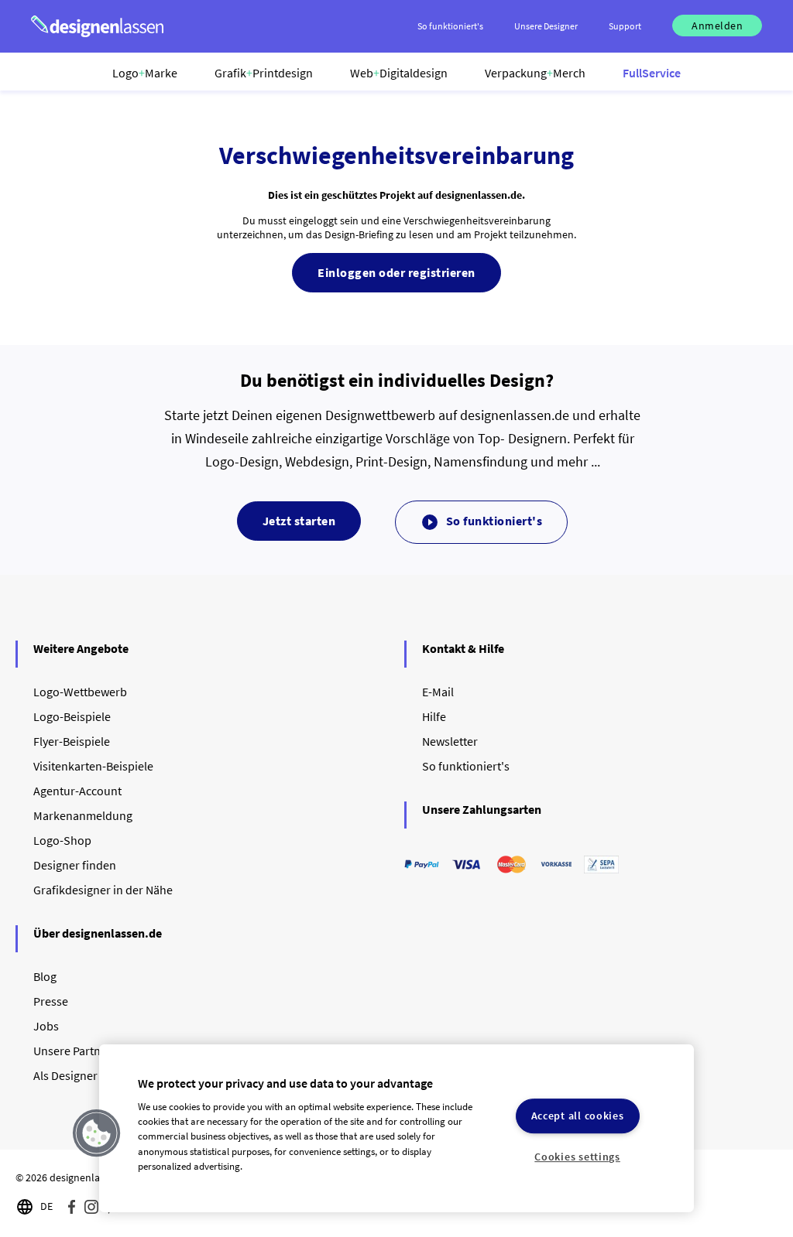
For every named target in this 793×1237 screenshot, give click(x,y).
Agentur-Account (77, 790)
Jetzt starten (299, 520)
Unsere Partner (72, 1050)
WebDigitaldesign (399, 72)
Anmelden (717, 25)
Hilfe (434, 716)
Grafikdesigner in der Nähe (103, 889)
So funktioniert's (481, 522)
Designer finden (74, 865)
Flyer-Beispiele (71, 741)
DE (46, 1206)
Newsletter (450, 741)
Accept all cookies (577, 1116)
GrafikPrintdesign (264, 72)
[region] (396, 1128)
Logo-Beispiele (72, 716)
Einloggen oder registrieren (396, 272)
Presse (50, 1001)
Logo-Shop (62, 840)
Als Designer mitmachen (96, 1075)
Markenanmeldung (82, 815)
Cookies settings (577, 1157)
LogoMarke (144, 72)
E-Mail (438, 691)
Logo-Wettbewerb (80, 691)
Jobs (46, 1026)
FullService (652, 72)
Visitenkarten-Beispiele (93, 766)
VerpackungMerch (535, 72)
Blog (45, 976)
